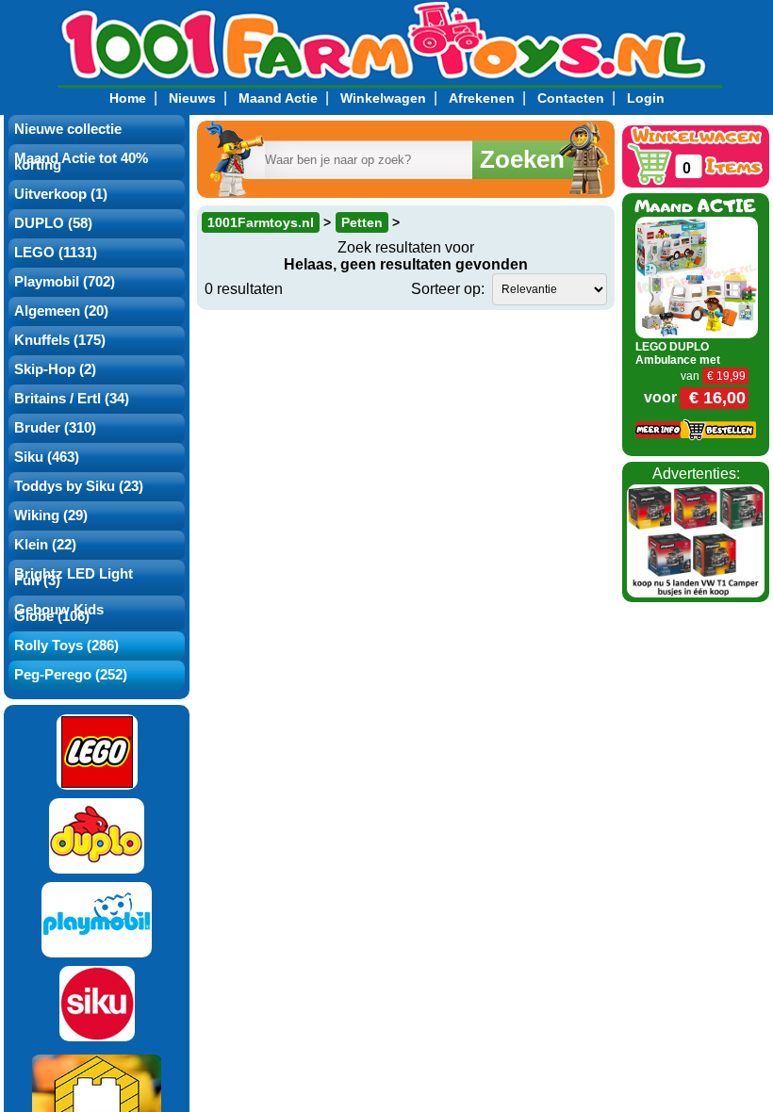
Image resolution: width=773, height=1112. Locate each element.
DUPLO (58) (53, 223)
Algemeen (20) (61, 311)
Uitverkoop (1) (60, 194)
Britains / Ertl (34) (71, 398)
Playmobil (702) (64, 281)
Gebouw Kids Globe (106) (59, 613)
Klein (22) (45, 544)
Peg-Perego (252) (70, 674)
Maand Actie (278, 98)
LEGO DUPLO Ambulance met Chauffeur (677, 360)
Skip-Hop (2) (55, 369)
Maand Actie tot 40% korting (81, 161)
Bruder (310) (55, 427)
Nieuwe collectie (68, 129)
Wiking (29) (51, 515)
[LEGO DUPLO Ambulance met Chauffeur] (696, 277)
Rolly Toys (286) (66, 645)
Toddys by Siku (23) (78, 486)
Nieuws (192, 98)
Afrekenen (482, 98)
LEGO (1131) (55, 252)
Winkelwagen (383, 98)
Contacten (570, 98)
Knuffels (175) (60, 340)
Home (127, 98)
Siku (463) (46, 457)
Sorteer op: (448, 289)
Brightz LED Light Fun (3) (73, 577)
